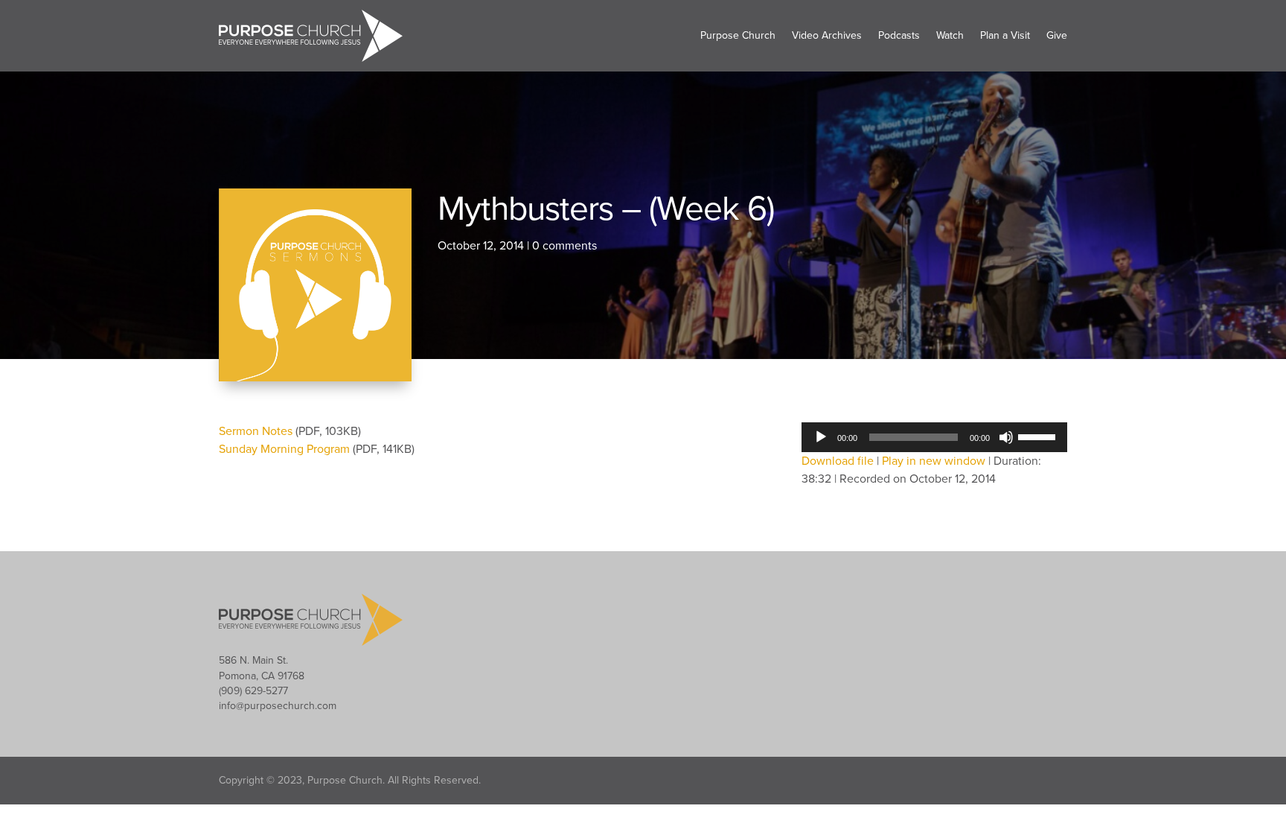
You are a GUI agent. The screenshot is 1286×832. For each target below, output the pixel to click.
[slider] (1039, 435)
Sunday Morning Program (286, 449)
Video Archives (827, 35)
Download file (838, 461)
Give (1056, 35)
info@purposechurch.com (277, 705)
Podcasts (899, 35)
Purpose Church (737, 35)
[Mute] (1006, 437)
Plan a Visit (1005, 35)
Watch (950, 35)
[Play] (820, 437)
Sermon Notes (257, 431)
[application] (934, 437)
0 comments (564, 245)
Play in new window (933, 461)
